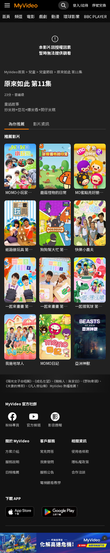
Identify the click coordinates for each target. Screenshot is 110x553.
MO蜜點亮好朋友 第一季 (89, 192)
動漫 (55, 16)
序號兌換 (99, 5)
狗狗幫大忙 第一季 (53, 249)
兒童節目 (46, 71)
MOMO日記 (49, 363)
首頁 (6, 16)
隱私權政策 (80, 461)
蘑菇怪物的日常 (53, 192)
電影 (31, 16)
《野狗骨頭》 (91, 381)
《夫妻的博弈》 (14, 386)
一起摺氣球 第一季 (88, 306)
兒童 (32, 71)
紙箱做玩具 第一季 (18, 249)
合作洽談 (78, 472)
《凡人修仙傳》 (38, 386)
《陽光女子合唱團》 (18, 381)
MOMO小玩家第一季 (18, 192)
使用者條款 (80, 451)
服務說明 (12, 461)
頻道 (18, 16)
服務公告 (47, 472)
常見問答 (47, 451)
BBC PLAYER (95, 16)
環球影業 (72, 16)
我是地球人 (14, 363)
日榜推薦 (12, 472)
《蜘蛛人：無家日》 (67, 381)
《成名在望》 (43, 381)
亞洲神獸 (82, 363)
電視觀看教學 (50, 482)
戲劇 (43, 16)
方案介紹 (12, 451)
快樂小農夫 (84, 249)
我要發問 (47, 461)
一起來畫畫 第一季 (53, 306)
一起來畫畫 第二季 (18, 306)
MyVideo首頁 (14, 71)
